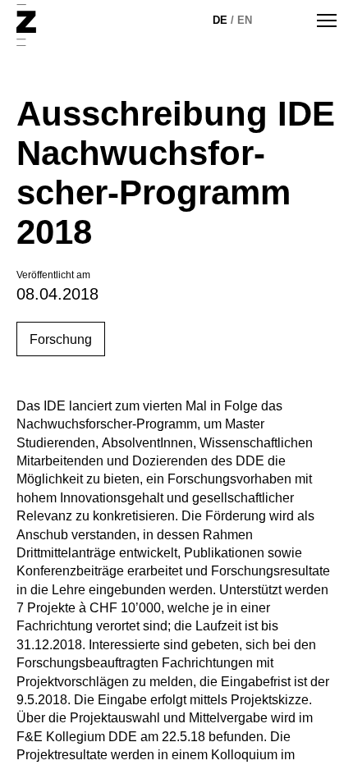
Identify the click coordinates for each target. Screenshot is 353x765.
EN (244, 20)
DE (220, 20)
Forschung (61, 339)
